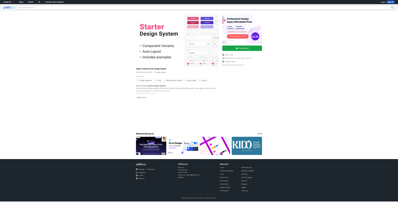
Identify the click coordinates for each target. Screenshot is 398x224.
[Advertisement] (198, 115)
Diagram (244, 184)
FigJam (243, 187)
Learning (244, 191)
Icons (222, 174)
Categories (7, 2)
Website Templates (226, 171)
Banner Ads (224, 177)
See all (259, 134)
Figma (21, 2)
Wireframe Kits (246, 167)
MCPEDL (181, 177)
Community (151, 169)
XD (39, 2)
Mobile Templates (247, 171)
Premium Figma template (54, 2)
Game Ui (244, 181)
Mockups (244, 174)
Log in (383, 2)
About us (181, 167)
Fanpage (141, 169)
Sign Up (390, 2)
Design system (161, 72)
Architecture (224, 184)
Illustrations (224, 181)
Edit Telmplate (239, 65)
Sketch (30, 2)
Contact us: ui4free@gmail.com (189, 175)
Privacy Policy (182, 170)
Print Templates (246, 177)
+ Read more (141, 97)
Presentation (224, 191)
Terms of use (182, 172)
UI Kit (222, 167)
